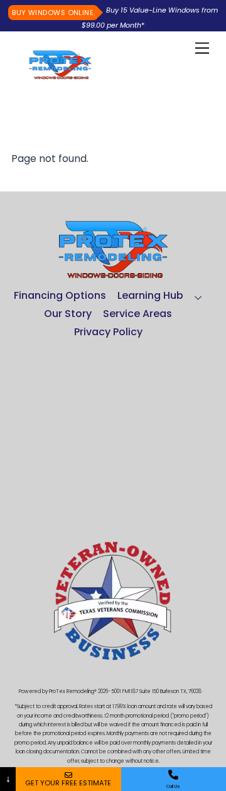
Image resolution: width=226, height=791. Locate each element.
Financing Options (60, 295)
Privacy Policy (108, 332)
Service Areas (137, 313)
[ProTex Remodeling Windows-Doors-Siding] (60, 74)
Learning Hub (150, 295)
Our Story (68, 313)
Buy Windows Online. (53, 13)
